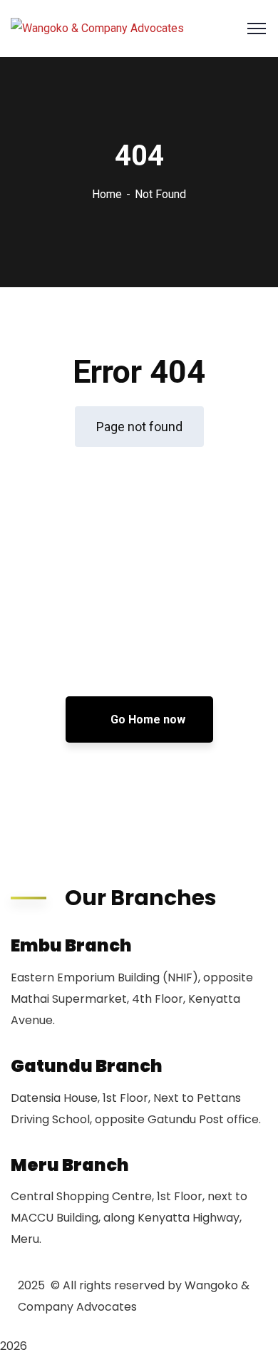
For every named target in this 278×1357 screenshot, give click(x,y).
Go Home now (146, 719)
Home (107, 194)
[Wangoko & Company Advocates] (97, 29)
